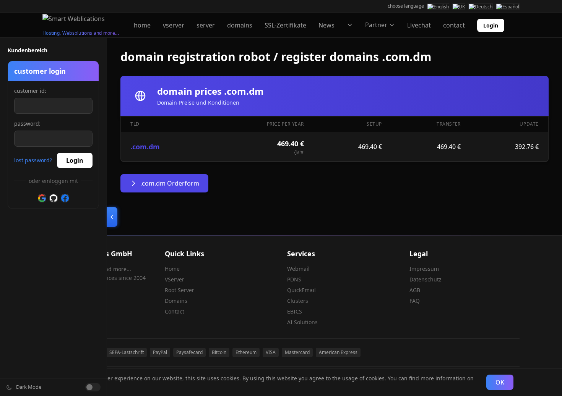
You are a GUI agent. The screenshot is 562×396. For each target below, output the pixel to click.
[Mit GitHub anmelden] (53, 198)
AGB (414, 290)
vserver (173, 25)
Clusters (297, 300)
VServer (174, 279)
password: (27, 123)
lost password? (33, 160)
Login (490, 25)
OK (499, 382)
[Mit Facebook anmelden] (65, 198)
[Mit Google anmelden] (42, 198)
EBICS (294, 311)
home (142, 25)
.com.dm (145, 146)
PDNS (294, 279)
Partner (376, 25)
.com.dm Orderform (169, 183)
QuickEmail (301, 290)
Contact (174, 311)
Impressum (424, 268)
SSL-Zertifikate (285, 25)
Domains (176, 300)
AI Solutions (302, 322)
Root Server (179, 290)
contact (454, 25)
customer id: (30, 90)
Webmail (298, 268)
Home (172, 268)
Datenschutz (425, 279)
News (326, 25)
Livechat (419, 25)
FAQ (414, 300)
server (206, 25)
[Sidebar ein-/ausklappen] (112, 217)
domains (239, 25)
